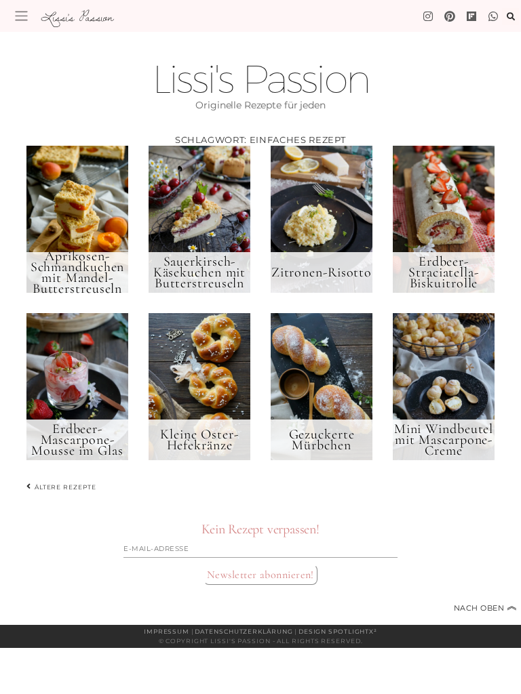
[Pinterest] (450, 16)
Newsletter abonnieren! (260, 574)
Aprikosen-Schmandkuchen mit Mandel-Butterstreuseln (78, 272)
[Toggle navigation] (21, 16)
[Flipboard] (471, 16)
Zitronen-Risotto (321, 272)
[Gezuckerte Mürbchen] (321, 386)
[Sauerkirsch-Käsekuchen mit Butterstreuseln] (199, 219)
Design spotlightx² (337, 631)
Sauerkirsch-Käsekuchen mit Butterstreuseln (199, 272)
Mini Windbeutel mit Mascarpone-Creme (444, 440)
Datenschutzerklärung (243, 631)
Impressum (166, 631)
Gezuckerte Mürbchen (322, 439)
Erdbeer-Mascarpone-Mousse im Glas (77, 440)
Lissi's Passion (77, 17)
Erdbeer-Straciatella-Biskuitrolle (443, 272)
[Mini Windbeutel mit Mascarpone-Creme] (444, 386)
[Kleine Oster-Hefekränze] (199, 386)
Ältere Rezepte (64, 486)
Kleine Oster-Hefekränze (199, 439)
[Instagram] (428, 16)
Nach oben (486, 608)
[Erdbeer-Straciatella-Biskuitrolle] (444, 219)
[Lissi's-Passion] (493, 16)
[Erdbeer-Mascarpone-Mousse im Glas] (77, 386)
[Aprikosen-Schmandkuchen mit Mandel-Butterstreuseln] (77, 219)
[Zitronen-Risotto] (321, 219)
